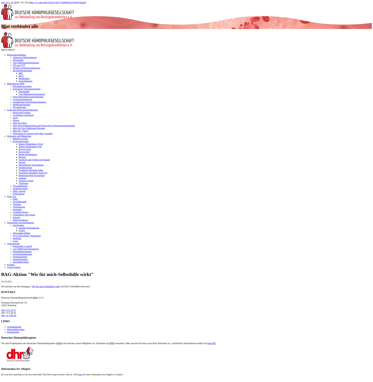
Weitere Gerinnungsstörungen (26, 68)
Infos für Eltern (20, 123)
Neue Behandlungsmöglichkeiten (28, 97)
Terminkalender (20, 257)
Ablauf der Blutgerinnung (25, 57)
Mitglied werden (20, 139)
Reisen (16, 120)
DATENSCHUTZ (54, 2)
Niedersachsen (25, 167)
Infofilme (17, 238)
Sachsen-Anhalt (26, 180)
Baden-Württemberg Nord (31, 144)
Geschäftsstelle (20, 201)
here (80, 374)
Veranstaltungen (20, 186)
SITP (81, 2)
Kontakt (10, 264)
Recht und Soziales (21, 112)
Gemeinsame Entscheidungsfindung (29, 102)
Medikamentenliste (21, 104)
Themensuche (13, 243)
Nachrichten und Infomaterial (20, 222)
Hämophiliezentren (15, 329)
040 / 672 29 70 (8, 2)
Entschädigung (25, 81)
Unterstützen (18, 194)
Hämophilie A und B (22, 246)
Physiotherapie (19, 107)
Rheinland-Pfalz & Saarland (31, 175)
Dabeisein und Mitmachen (19, 136)
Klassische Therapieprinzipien (27, 89)
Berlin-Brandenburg (28, 154)
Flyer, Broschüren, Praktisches (27, 236)
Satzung (16, 217)
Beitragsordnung (20, 220)
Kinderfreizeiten (20, 188)
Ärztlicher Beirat (20, 212)
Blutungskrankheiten (16, 55)
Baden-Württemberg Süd (30, 146)
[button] (8, 50)
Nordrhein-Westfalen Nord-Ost (33, 173)
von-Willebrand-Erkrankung (26, 249)
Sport (15, 118)
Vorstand (17, 204)
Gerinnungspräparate (22, 99)
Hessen (22, 162)
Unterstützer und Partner (24, 215)
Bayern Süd (24, 152)
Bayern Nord (25, 149)
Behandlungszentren (22, 86)
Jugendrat (17, 209)
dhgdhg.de (37, 2)
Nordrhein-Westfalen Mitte (31, 170)
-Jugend (19, 191)
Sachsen (22, 178)
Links (15, 241)
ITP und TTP (19, 65)
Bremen (22, 157)
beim (211, 343)
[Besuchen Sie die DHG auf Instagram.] (97, 5)
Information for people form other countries (33, 133)
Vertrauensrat (19, 207)
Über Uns (11, 196)
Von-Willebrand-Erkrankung (26, 62)
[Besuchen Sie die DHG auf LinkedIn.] (90, 5)
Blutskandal (24, 78)
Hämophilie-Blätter (21, 233)
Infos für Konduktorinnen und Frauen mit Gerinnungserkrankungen (44, 125)
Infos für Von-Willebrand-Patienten (29, 128)
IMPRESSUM (69, 2)
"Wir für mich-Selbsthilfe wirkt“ (45, 286)
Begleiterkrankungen (22, 70)
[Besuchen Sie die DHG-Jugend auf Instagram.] (105, 5)
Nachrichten (18, 225)
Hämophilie (18, 60)
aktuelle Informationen (29, 228)
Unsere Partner (14, 267)
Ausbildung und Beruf (23, 115)
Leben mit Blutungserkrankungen (22, 110)
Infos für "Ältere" (21, 131)
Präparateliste (13, 332)
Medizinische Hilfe (15, 83)
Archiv (22, 230)
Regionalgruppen (21, 141)
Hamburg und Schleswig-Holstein (34, 160)
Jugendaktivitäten (21, 262)
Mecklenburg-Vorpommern (31, 165)
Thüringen (23, 183)
